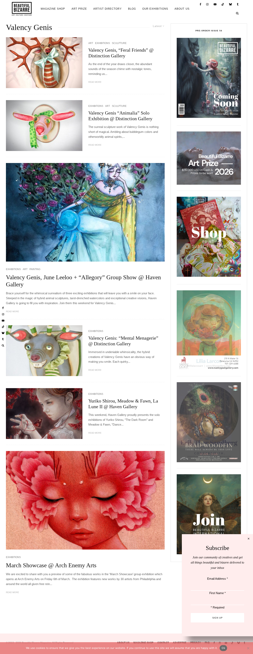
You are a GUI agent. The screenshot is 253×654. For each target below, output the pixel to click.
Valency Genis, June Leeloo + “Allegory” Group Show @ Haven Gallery (83, 281)
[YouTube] (215, 4)
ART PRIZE (79, 8)
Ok (223, 647)
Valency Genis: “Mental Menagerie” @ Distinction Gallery (123, 340)
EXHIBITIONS (102, 43)
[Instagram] (207, 4)
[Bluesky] (230, 4)
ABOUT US (182, 8)
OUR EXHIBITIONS (155, 8)
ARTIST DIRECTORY (107, 8)
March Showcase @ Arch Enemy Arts (51, 565)
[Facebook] (200, 4)
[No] (248, 648)
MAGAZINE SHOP (53, 8)
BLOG (132, 8)
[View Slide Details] (209, 158)
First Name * (217, 593)
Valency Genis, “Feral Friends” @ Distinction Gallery (121, 53)
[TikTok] (223, 4)
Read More (94, 82)
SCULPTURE (119, 43)
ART (90, 43)
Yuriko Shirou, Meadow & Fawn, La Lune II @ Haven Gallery (123, 403)
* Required (217, 607)
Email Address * (217, 578)
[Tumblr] (237, 4)
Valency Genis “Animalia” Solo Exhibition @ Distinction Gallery (120, 115)
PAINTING (34, 269)
